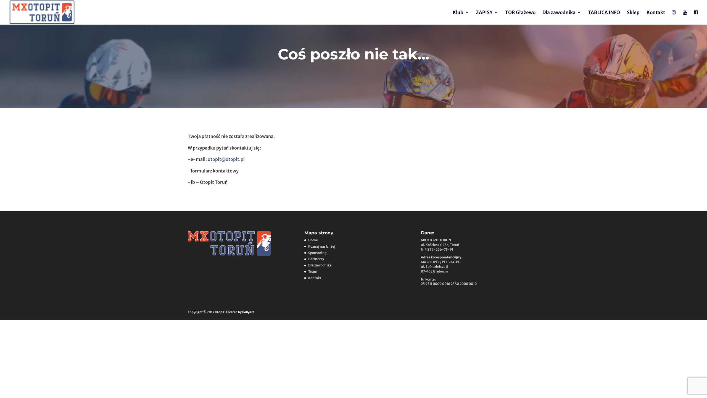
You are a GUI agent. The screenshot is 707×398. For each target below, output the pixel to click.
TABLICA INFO (604, 13)
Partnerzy (316, 259)
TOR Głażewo (520, 13)
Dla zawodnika (559, 13)
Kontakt (656, 13)
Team (312, 271)
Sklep (633, 13)
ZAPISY (484, 13)
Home (313, 240)
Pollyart (248, 312)
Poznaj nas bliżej (321, 246)
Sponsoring (317, 253)
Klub (458, 13)
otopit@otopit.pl (226, 159)
